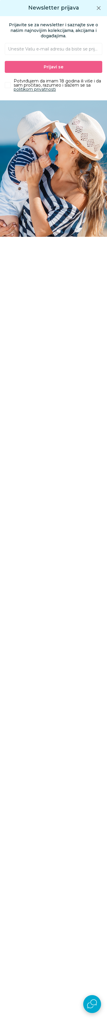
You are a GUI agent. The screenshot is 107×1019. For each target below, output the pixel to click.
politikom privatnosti (35, 89)
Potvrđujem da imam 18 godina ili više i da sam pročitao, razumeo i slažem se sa (57, 85)
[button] (98, 8)
